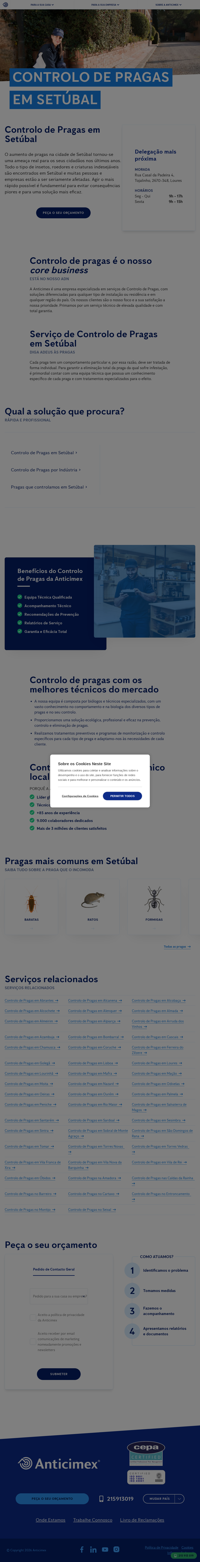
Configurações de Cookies (79, 796)
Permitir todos (122, 796)
